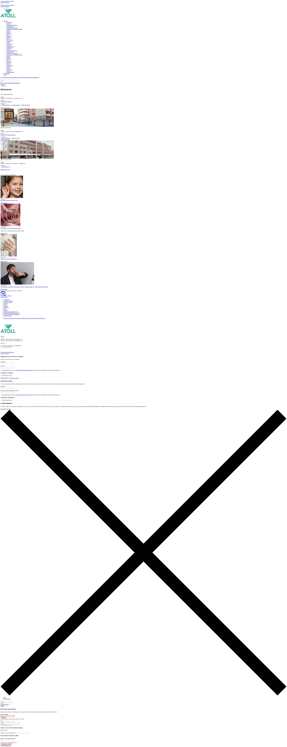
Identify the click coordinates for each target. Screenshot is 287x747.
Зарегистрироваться (5, 745)
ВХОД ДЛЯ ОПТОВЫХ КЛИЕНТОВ (10, 83)
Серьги (8, 32)
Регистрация (7, 699)
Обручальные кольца (12, 25)
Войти (2, 706)
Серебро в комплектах (12, 27)
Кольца (8, 30)
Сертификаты (10, 26)
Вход (5, 697)
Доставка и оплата (8, 301)
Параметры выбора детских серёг (9, 200)
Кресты (8, 23)
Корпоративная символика (10, 311)
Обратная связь (7, 315)
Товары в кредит (8, 302)
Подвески (9, 33)
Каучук (8, 38)
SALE (5, 75)
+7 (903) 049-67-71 (5, 167)
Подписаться (4, 297)
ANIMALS (9, 22)
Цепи (8, 34)
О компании (7, 299)
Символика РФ (10, 46)
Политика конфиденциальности (12, 313)
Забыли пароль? (5, 704)
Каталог (6, 21)
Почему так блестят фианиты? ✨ (9, 258)
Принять (9, 409)
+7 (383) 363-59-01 (5, 105)
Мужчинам (9, 44)
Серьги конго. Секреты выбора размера (11, 228)
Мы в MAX (8, 295)
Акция (2, 2)
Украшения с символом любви (14, 29)
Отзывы (6, 310)
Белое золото (10, 40)
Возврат (6, 303)
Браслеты (9, 36)
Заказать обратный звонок (7, 1)
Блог (5, 309)
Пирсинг (9, 37)
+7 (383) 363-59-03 (25, 105)
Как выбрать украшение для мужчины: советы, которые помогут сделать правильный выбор (24, 286)
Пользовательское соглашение (11, 314)
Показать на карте (5, 107)
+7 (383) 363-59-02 (15, 105)
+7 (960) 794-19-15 (15, 138)
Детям (8, 42)
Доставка (6, 2)
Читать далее (4, 203)
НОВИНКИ (7, 73)
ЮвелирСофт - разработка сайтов (10, 378)
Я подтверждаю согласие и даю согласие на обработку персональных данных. (31, 370)
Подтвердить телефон (6, 744)
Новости (6, 306)
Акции (5, 305)
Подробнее (3, 409)
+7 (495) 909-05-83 (5, 138)
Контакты (6, 307)
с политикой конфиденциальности (24, 370)
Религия (9, 45)
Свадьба (9, 41)
